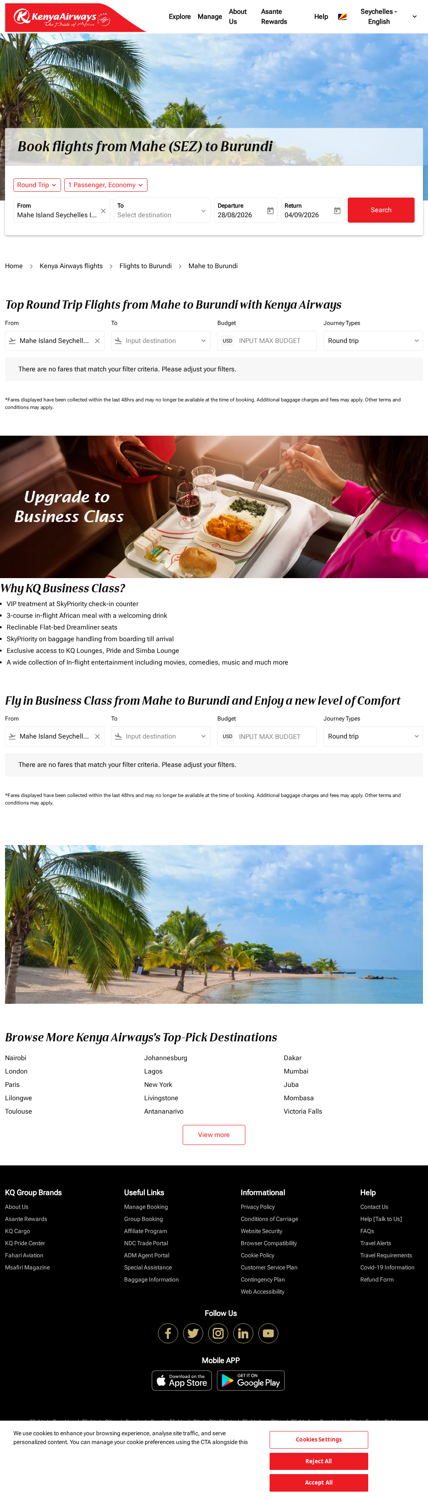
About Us (238, 16)
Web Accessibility (262, 1291)
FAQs (367, 1231)
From (24, 205)
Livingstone (161, 1098)
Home (14, 266)
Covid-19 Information (387, 1267)
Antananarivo (163, 1111)
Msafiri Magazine (27, 1267)
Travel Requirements (386, 1255)
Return (293, 205)
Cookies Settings (318, 1439)
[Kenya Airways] (168, 1333)
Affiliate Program (145, 1231)
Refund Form (377, 1279)
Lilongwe (18, 1098)
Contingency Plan (263, 1279)
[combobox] (57, 215)
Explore (180, 16)
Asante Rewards (274, 16)
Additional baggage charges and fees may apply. (311, 400)
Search (381, 210)
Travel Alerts (375, 1243)
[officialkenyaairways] (218, 1333)
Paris (12, 1085)
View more (214, 1135)
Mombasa (299, 1098)
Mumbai (296, 1071)
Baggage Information (151, 1279)
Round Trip (33, 185)
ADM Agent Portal (146, 1255)
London (16, 1071)
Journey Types (342, 323)
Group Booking (143, 1219)
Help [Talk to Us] (381, 1219)
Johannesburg (165, 1058)
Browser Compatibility (269, 1243)
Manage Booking (146, 1206)
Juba (291, 1085)
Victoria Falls (303, 1111)
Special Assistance (148, 1267)
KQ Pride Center (25, 1243)
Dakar (292, 1058)
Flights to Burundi (146, 266)
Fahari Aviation (24, 1255)
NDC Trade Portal (146, 1243)
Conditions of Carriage (269, 1219)
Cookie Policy (257, 1255)
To (120, 205)
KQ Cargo (17, 1231)
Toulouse (18, 1111)
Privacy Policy (258, 1206)
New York (158, 1085)
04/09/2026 (302, 215)
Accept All (319, 1482)
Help (321, 16)
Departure (230, 205)
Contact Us (374, 1206)
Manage (210, 16)
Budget (226, 323)
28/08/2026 (235, 215)
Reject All (319, 1461)
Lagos (153, 1071)
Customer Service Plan (269, 1267)
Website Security (261, 1231)
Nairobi (15, 1058)
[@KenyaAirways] (193, 1333)
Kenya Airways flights (71, 266)
